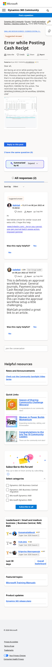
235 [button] (24, 269)
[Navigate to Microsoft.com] (10, 3)
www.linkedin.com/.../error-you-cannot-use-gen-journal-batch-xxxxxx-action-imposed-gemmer (24, 229)
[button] (47, 10)
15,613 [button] (25, 205)
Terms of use (9, 646)
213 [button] (37, 62)
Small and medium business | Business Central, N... (25, 22)
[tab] (24, 179)
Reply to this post (15, 144)
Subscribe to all (26, 507)
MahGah (16, 205)
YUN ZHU (22, 542)
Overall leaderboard (40, 562)
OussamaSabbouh (26, 532)
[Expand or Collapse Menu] (4, 10)
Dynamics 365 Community (23, 10)
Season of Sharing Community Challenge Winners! (31, 402)
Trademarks (8, 650)
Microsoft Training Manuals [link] (20, 582)
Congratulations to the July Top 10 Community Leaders (31, 434)
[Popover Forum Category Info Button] (8, 474)
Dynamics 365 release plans (18, 601)
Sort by (7, 186)
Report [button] (42, 55)
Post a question (26, 15)
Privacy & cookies (11, 642)
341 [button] (44, 551)
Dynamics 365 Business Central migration (24, 491)
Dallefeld (17, 269)
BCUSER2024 (30, 62)
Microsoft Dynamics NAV (20, 496)
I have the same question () (18, 152)
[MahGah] (9, 205)
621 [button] (38, 532)
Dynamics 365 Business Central (24, 485)
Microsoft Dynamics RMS (21, 500)
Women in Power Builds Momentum (31, 418)
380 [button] (30, 542)
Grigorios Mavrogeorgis (29, 551)
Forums (28, 21)
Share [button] (32, 55)
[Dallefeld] (9, 270)
